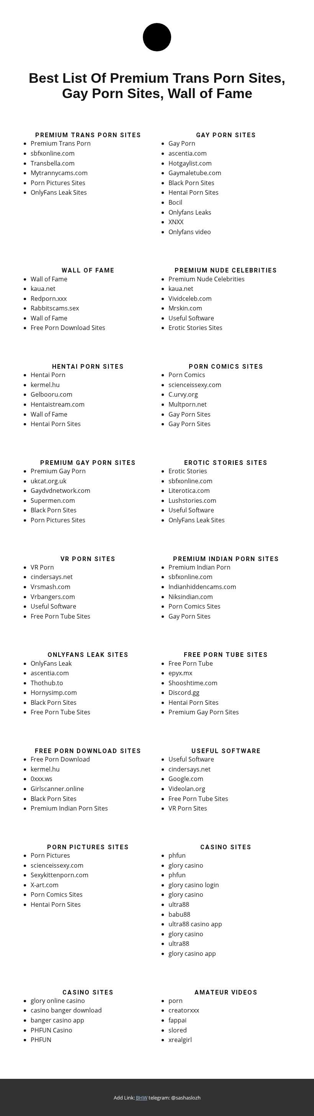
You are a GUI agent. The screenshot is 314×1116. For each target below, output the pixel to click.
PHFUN (41, 1040)
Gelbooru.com (51, 394)
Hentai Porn (48, 375)
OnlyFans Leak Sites (59, 192)
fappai (177, 1020)
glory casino (185, 865)
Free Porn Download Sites (68, 327)
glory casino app (192, 953)
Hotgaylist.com (190, 163)
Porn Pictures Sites (58, 183)
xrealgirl (180, 1040)
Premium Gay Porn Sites (203, 712)
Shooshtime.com (193, 683)
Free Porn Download (60, 759)
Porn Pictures (50, 855)
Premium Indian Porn (199, 567)
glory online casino (58, 1000)
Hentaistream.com (58, 404)
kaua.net (43, 288)
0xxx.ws (41, 779)
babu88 (179, 914)
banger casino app (57, 1020)
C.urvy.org (183, 394)
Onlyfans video (189, 232)
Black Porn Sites (191, 183)
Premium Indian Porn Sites (69, 808)
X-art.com (45, 885)
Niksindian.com (190, 596)
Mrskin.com (185, 308)
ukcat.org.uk (48, 481)
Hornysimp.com (54, 692)
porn (175, 1000)
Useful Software (191, 318)
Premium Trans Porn (61, 143)
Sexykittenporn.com (59, 875)
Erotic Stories (187, 471)
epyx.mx (180, 673)
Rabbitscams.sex (55, 308)
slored (177, 1030)
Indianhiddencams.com (202, 587)
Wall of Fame (49, 279)
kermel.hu (45, 385)
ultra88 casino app (195, 924)
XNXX (175, 222)
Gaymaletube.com (194, 173)
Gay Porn (181, 143)
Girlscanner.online (57, 788)
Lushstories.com (192, 500)
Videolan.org (186, 788)
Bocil (175, 202)
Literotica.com (189, 490)
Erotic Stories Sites (195, 327)
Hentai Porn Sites (193, 192)
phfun (177, 855)
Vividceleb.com (190, 298)
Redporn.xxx (49, 298)
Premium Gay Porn (58, 471)
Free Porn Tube (190, 663)
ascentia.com (187, 153)
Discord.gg (184, 692)
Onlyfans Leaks (189, 212)
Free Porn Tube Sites (60, 616)
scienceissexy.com (194, 385)
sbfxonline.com (53, 153)
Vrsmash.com (50, 587)
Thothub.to (47, 683)
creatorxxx (183, 1010)
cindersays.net (52, 577)
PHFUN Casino (51, 1030)
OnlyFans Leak (51, 663)
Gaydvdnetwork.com (60, 490)
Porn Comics (186, 375)
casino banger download (66, 1010)
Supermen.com (53, 500)
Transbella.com (53, 163)
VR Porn (42, 567)
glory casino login (193, 885)
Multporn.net (187, 404)
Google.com (185, 779)
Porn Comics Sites (194, 606)
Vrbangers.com (53, 596)
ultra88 (178, 904)
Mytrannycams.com (59, 173)
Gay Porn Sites (189, 414)
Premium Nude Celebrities (206, 279)
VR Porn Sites (187, 808)
